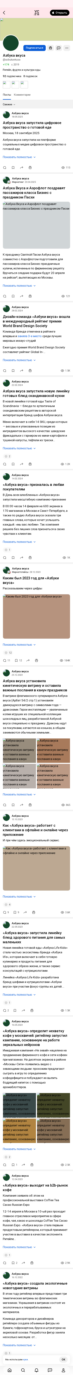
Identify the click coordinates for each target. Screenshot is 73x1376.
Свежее (7, 104)
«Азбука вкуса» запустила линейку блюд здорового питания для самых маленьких (34, 937)
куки (25, 1359)
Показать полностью (17, 157)
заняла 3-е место (30, 336)
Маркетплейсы (20, 572)
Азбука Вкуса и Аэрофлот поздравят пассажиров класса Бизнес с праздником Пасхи (34, 192)
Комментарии (22, 94)
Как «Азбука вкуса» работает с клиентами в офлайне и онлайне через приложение (35, 830)
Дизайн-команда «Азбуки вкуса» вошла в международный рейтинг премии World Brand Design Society (36, 321)
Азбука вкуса (20, 113)
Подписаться (34, 47)
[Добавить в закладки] (13, 167)
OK (63, 1359)
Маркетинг (18, 182)
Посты (7, 94)
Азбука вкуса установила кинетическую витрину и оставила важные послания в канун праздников (35, 685)
